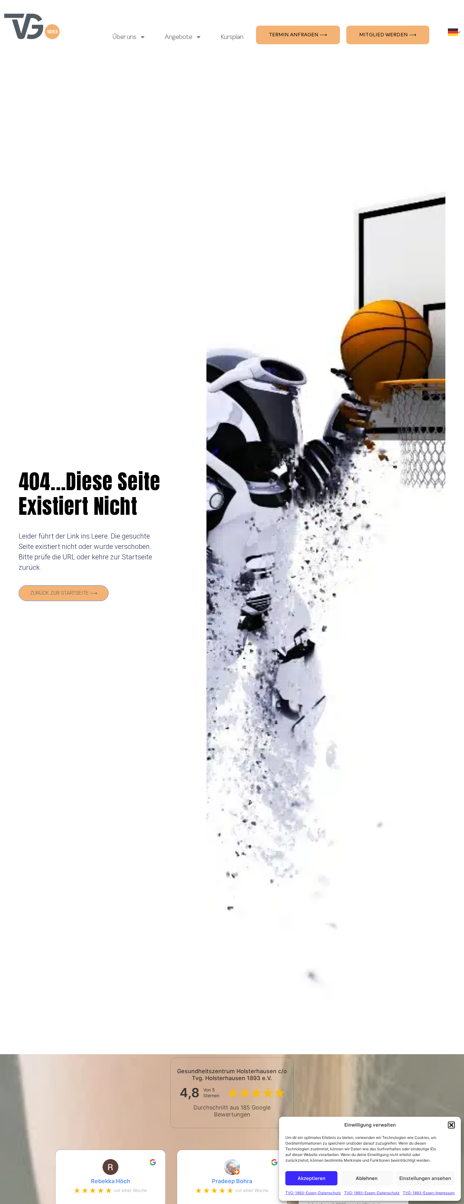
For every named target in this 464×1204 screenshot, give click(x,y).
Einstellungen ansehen (425, 1178)
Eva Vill (236, 1181)
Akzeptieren (311, 1178)
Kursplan (232, 37)
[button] (451, 1125)
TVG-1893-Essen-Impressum (429, 1192)
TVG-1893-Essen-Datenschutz (313, 1192)
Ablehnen (367, 1178)
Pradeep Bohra (114, 1181)
